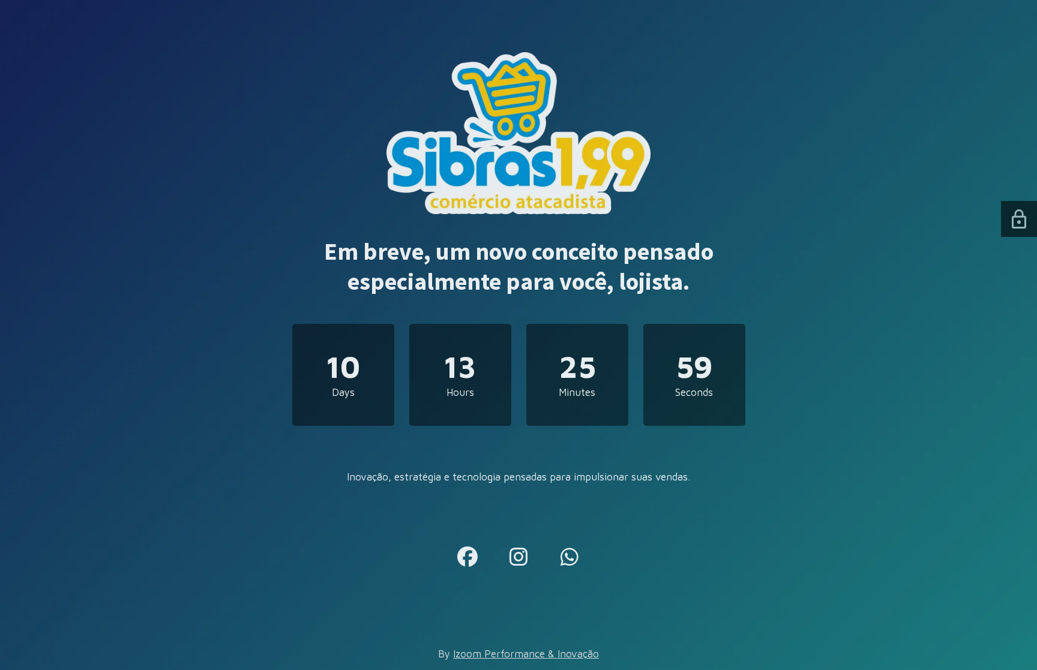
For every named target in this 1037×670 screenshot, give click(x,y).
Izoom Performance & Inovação (526, 654)
